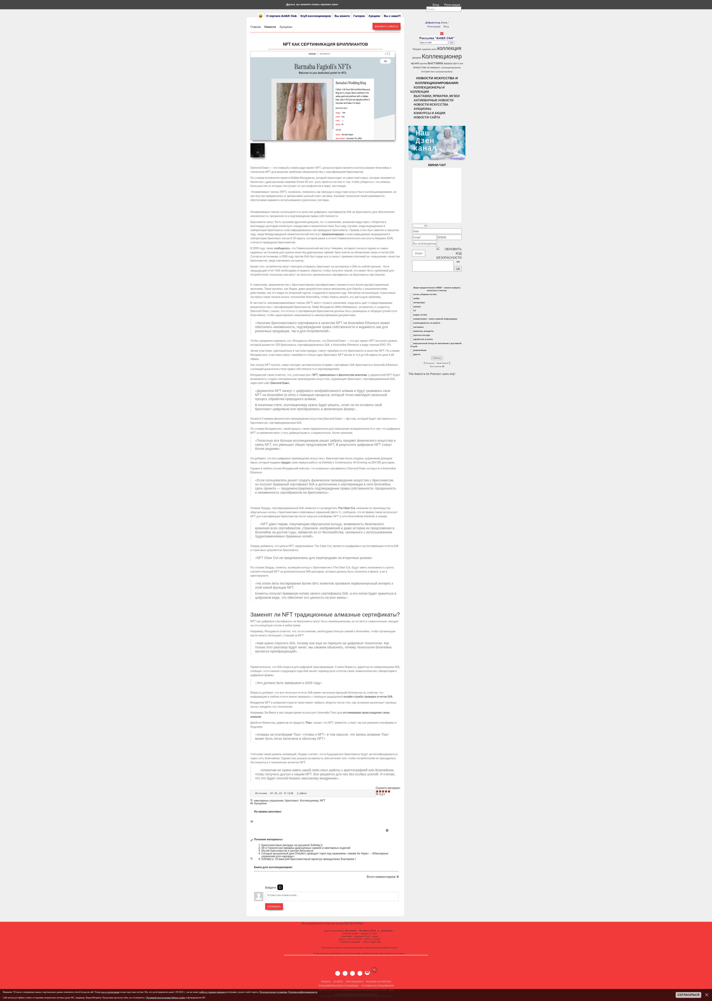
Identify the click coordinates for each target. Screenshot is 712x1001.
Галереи (359, 16)
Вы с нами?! (392, 16)
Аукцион (374, 16)
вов (461, 63)
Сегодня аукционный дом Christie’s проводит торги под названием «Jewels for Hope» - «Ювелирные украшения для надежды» (324, 854)
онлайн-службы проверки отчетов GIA (367, 696)
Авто (433, 71)
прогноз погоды (421, 335)
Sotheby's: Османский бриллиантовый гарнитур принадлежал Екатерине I (308, 859)
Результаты (429, 363)
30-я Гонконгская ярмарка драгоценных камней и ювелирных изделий (305, 848)
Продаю (417, 48)
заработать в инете (423, 339)
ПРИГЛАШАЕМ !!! (354, 981)
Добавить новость (386, 26)
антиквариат (433, 67)
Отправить (274, 906)
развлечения (419, 350)
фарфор (448, 63)
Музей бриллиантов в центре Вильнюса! (287, 850)
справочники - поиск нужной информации (435, 319)
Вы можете (342, 16)
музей (415, 63)
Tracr (308, 722)
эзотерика (418, 327)
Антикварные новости (434, 100)
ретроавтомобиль (444, 71)
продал (286, 462)
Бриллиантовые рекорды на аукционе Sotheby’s (292, 845)
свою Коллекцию (350, 933)
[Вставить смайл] (460, 225)
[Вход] (280, 887)
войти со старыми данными (212, 992)
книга (433, 49)
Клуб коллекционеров (315, 16)
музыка (417, 306)
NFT (322, 800)
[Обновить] (457, 225)
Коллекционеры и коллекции (427, 89)
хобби (416, 298)
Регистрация (453, 4)
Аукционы (285, 27)
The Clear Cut (346, 508)
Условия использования (377, 985)
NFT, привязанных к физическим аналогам (339, 375)
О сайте (338, 981)
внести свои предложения (348, 947)
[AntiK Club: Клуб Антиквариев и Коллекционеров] (260, 16)
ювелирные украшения (268, 800)
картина (423, 63)
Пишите (326, 981)
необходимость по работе (426, 323)
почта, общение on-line (425, 294)
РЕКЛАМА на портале (378, 981)
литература (419, 302)
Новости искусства (431, 104)
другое (416, 354)
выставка (435, 62)
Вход (436, 4)
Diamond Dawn (279, 383)
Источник (261, 793)
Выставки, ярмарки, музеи (437, 96)
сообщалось (282, 248)
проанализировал (333, 234)
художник (426, 49)
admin (303, 793)
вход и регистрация (110, 992)
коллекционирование (451, 67)
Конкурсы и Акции (429, 113)
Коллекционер (309, 800)
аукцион (416, 57)
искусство (419, 67)
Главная (255, 27)
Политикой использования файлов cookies (165, 997)
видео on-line (420, 315)
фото (456, 63)
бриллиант (292, 800)
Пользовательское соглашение (338, 985)
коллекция (449, 47)
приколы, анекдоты (423, 331)
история (425, 71)
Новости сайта (427, 117)
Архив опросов (443, 363)
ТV (414, 311)
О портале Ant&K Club (281, 16)
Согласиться (688, 994)
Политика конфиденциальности (302, 992)
